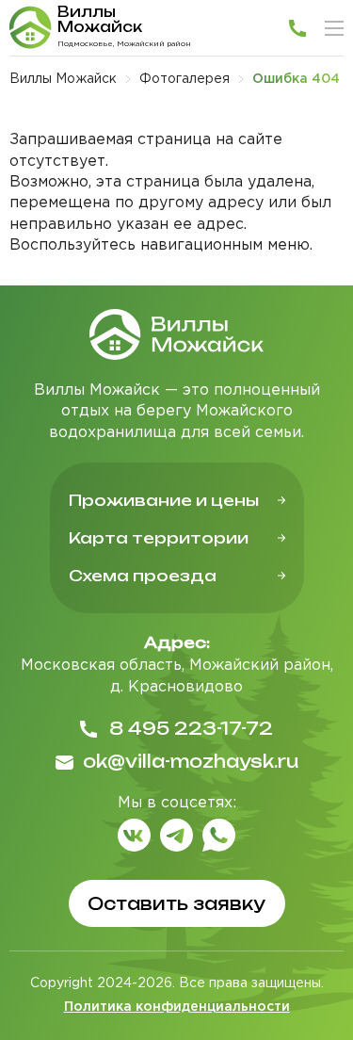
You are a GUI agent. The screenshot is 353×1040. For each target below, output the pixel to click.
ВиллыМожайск (99, 19)
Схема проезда (143, 575)
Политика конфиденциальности (177, 1007)
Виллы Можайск (63, 79)
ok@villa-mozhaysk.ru (190, 761)
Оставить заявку (176, 903)
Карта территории (159, 537)
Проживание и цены (164, 500)
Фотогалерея (184, 79)
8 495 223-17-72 (191, 728)
